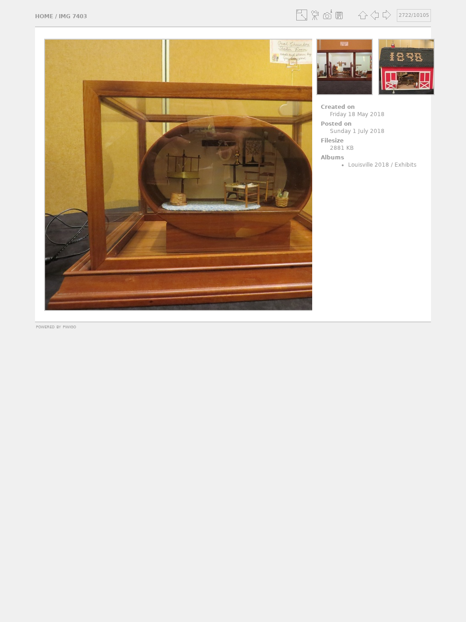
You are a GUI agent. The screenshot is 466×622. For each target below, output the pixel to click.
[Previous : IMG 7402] (374, 15)
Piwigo (69, 326)
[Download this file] (339, 15)
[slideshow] (315, 15)
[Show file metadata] (327, 15)
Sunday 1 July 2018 (357, 131)
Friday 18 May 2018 (357, 114)
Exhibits (405, 165)
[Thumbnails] (363, 15)
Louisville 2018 (368, 165)
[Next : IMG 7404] (386, 15)
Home (44, 16)
